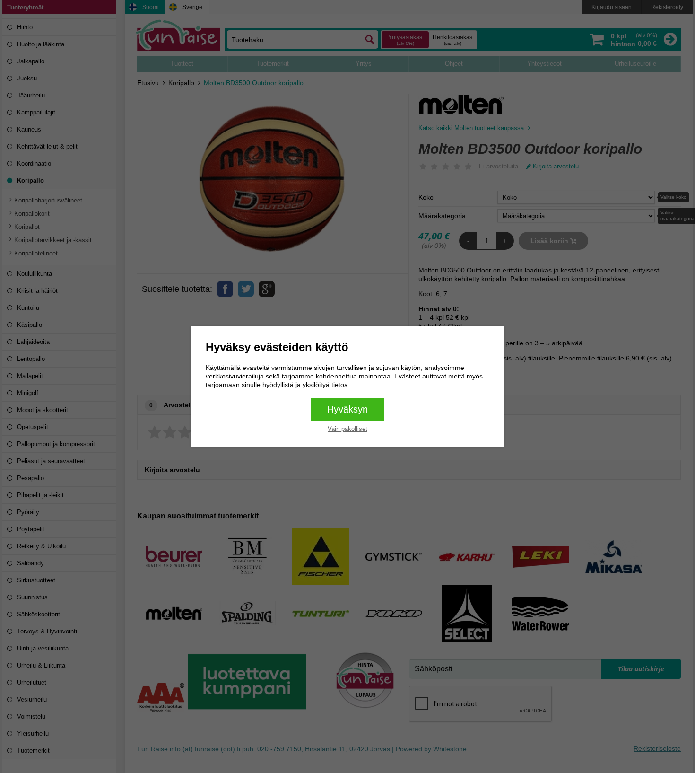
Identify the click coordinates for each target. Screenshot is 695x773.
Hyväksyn (347, 409)
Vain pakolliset (347, 428)
